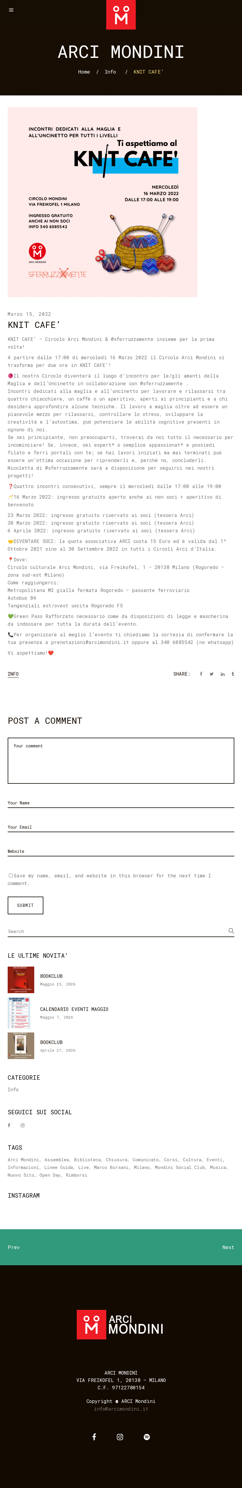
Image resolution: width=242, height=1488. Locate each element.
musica (218, 1167)
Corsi (171, 1159)
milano (142, 1167)
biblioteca (87, 1159)
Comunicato (146, 1159)
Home (84, 71)
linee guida (58, 1167)
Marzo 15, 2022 (29, 314)
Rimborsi (76, 1175)
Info (110, 71)
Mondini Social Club (180, 1167)
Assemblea (57, 1159)
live (83, 1167)
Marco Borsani (111, 1167)
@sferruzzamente (132, 339)
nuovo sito (21, 1175)
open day (50, 1175)
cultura (192, 1159)
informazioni (23, 1167)
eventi (215, 1159)
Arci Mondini (23, 1159)
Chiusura (116, 1159)
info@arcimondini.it (121, 1409)
